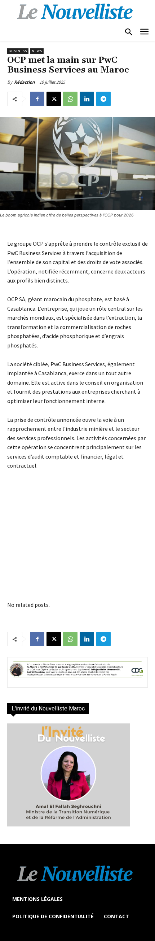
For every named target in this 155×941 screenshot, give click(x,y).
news (37, 51)
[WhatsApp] (70, 99)
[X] (53, 99)
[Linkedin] (87, 99)
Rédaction (24, 82)
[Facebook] (37, 99)
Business (18, 51)
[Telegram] (103, 99)
